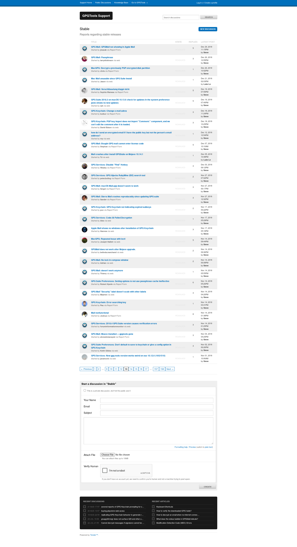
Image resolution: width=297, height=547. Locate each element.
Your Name (90, 400)
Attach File (89, 455)
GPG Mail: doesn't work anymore (107, 270)
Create (207, 486)
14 (131, 368)
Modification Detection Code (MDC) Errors (174, 522)
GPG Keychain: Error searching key (108, 302)
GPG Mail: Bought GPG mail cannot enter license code (117, 143)
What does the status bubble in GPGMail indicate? (177, 518)
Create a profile (210, 2)
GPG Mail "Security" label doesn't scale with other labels (118, 291)
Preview (192, 447)
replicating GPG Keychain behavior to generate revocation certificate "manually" (122, 514)
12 (121, 368)
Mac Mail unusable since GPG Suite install (111, 78)
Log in (199, 2)
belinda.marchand (108, 252)
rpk (101, 105)
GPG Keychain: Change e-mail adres (109, 110)
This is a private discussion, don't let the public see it (108, 390)
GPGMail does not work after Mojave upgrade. (113, 249)
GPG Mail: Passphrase (102, 57)
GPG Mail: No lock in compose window (109, 259)
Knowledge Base (121, 2)
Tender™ (94, 534)
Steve (206, 52)
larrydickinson (106, 60)
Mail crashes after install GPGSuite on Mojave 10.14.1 (117, 154)
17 (146, 368)
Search (209, 17)
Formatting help (181, 447)
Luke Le (207, 84)
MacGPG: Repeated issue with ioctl (108, 238)
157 (156, 368)
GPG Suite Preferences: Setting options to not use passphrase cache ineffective (130, 281)
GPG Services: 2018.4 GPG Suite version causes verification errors (124, 323)
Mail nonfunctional (100, 312)
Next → (170, 368)
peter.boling (105, 178)
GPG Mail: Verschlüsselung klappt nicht (110, 89)
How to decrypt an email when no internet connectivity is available (177, 514)
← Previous (86, 368)
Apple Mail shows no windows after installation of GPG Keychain (122, 228)
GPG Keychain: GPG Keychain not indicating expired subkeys (121, 206)
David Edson (106, 127)
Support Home (86, 2)
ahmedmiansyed (107, 337)
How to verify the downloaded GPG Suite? (173, 510)
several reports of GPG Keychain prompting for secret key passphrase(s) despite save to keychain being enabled (122, 506)
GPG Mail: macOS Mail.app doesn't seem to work (115, 185)
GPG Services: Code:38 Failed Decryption (111, 217)
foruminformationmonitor (112, 326)
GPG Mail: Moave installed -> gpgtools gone (112, 333)
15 (136, 368)
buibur (103, 113)
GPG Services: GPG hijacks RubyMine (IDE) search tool (118, 175)
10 (111, 368)
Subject (88, 412)
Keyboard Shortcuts (164, 506)
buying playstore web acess (113, 510)
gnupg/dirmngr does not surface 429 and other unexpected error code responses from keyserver (122, 518)
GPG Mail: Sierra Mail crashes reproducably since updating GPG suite (125, 196)
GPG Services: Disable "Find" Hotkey (109, 164)
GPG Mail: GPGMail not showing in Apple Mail (113, 46)
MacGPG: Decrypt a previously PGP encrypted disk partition (120, 67)
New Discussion (208, 29)
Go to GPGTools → (139, 2)
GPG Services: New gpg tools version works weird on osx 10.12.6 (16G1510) (128, 355)
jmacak (103, 50)
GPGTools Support (96, 15)
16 (141, 368)
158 (162, 368)
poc (102, 210)
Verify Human (91, 466)
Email (87, 406)
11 (116, 368)
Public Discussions (103, 2)
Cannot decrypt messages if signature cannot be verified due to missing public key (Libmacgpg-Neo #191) (122, 522)
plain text (208, 447)
